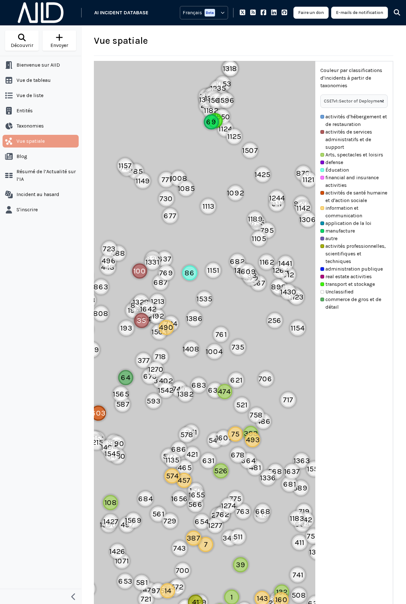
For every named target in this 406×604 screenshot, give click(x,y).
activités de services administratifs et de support (348, 139)
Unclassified (339, 292)
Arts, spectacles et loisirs (354, 155)
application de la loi (348, 223)
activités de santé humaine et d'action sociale (356, 196)
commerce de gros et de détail (353, 303)
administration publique (354, 269)
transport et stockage (350, 284)
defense (334, 162)
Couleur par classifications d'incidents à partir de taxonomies (351, 78)
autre (331, 238)
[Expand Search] (393, 12)
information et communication (343, 212)
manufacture (340, 231)
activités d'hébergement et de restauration (356, 120)
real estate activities (348, 276)
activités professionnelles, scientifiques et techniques (355, 253)
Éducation (337, 170)
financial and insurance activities (352, 181)
